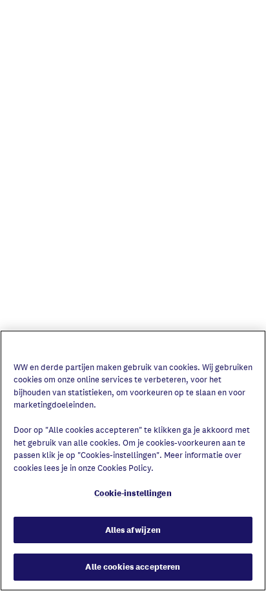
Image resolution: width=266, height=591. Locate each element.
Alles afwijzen (133, 529)
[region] (133, 460)
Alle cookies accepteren (132, 566)
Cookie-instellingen (132, 493)
